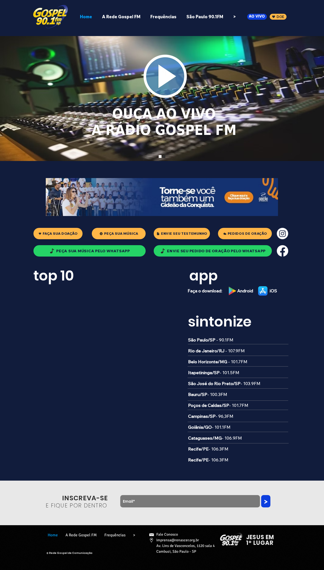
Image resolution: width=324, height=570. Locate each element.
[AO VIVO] (160, 156)
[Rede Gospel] (50, 17)
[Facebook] (282, 251)
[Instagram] (282, 233)
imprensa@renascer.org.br (177, 540)
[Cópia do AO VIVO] (163, 156)
